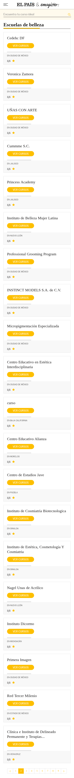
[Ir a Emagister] (38, 5)
